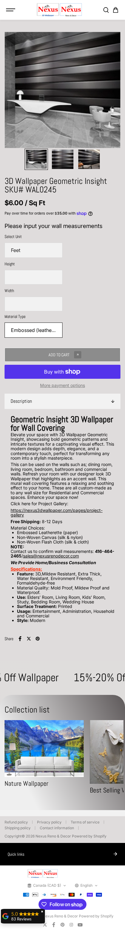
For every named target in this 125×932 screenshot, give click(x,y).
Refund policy (16, 822)
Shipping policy (18, 828)
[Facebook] (20, 638)
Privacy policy (49, 822)
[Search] (106, 10)
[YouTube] (80, 924)
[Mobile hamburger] (11, 10)
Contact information (57, 828)
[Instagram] (71, 924)
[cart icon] (115, 10)
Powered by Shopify (89, 836)
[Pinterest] (37, 638)
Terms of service (85, 822)
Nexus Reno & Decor (53, 836)
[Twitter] (28, 638)
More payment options (62, 385)
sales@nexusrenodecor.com (51, 555)
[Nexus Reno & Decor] (59, 10)
